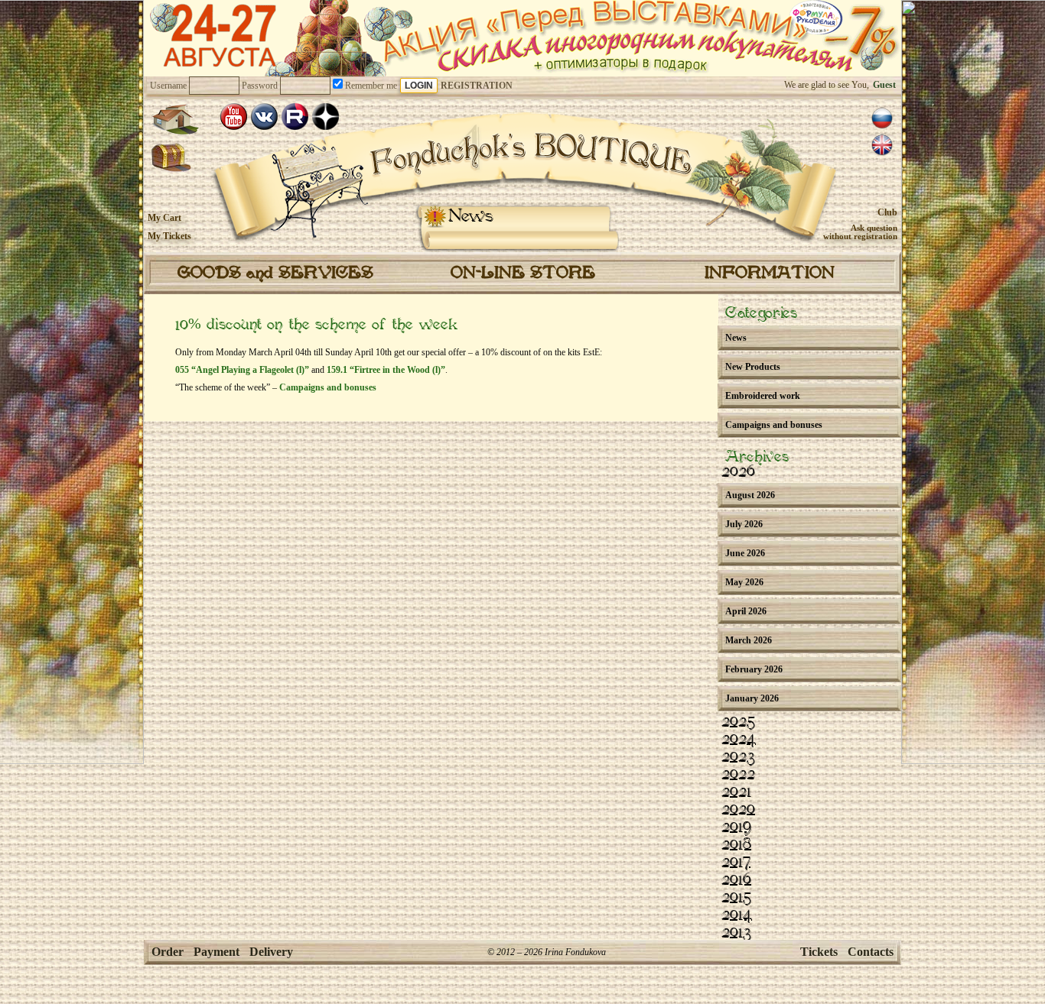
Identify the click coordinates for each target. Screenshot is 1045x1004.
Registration (477, 85)
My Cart (164, 217)
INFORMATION (770, 273)
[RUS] (882, 118)
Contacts (871, 951)
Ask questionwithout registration (860, 232)
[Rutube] (295, 116)
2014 (736, 915)
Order (167, 951)
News (470, 217)
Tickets (819, 951)
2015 (736, 898)
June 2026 (745, 553)
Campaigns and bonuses (327, 387)
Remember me (370, 85)
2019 (736, 827)
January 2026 (752, 698)
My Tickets (169, 236)
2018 (736, 845)
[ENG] (882, 145)
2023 (738, 757)
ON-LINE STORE (523, 273)
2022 (738, 775)
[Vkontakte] (264, 116)
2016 (736, 880)
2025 (738, 722)
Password (260, 85)
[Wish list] (171, 158)
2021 (736, 792)
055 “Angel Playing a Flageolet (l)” (242, 369)
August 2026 (750, 495)
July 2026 (744, 524)
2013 (736, 933)
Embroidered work (762, 395)
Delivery (271, 951)
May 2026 (744, 582)
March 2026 (748, 640)
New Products (752, 366)
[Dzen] (325, 116)
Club (887, 212)
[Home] (175, 119)
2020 (738, 810)
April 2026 (746, 611)
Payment (216, 951)
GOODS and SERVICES (275, 273)
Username (168, 85)
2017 (735, 863)
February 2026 (754, 669)
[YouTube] (233, 116)
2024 (738, 740)
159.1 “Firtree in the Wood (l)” (386, 369)
